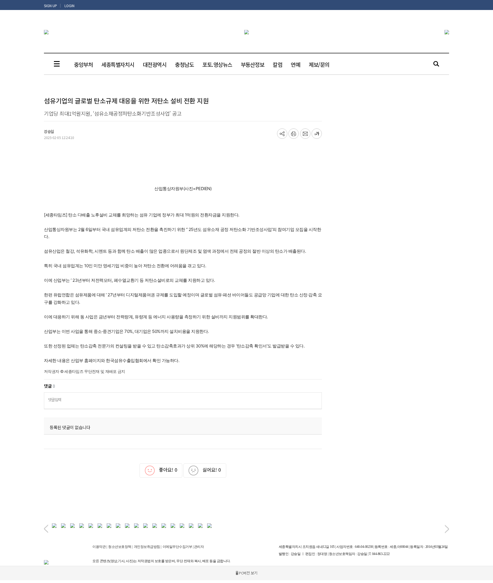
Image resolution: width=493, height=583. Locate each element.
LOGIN (69, 5)
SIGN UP (50, 5)
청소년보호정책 (119, 547)
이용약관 (99, 547)
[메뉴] (57, 64)
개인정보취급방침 (147, 547)
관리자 (199, 547)
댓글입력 (54, 399)
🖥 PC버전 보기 (246, 573)
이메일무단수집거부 (177, 547)
